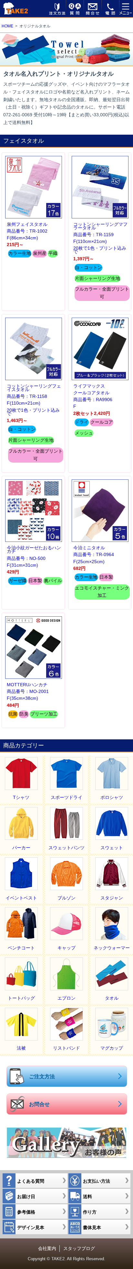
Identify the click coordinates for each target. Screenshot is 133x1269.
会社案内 (47, 1248)
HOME (7, 26)
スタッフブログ (79, 1248)
